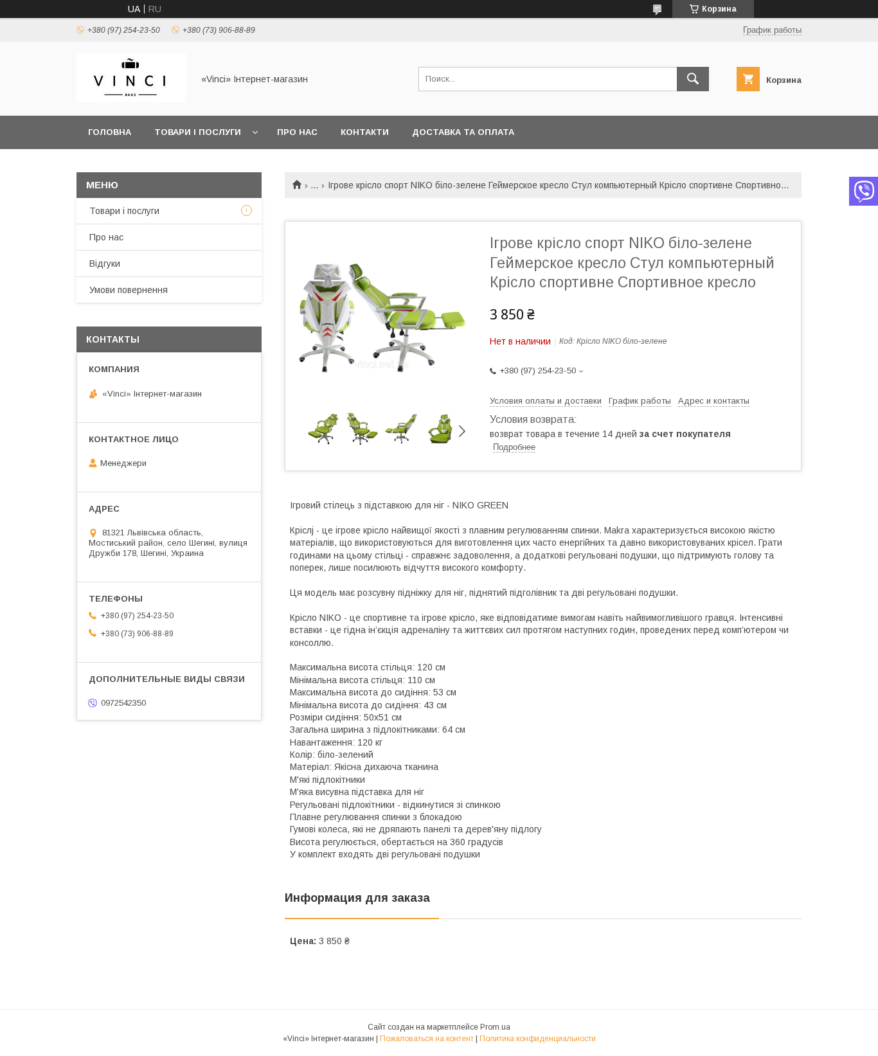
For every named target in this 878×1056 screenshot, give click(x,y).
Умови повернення (128, 290)
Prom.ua (495, 1027)
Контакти (365, 132)
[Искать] (693, 79)
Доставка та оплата (463, 132)
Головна (109, 132)
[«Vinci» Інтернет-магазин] (131, 99)
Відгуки (104, 263)
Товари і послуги (197, 132)
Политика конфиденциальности (537, 1038)
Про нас (297, 132)
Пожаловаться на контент (427, 1038)
